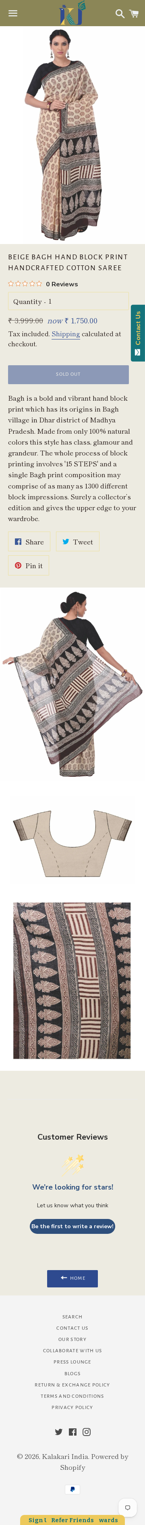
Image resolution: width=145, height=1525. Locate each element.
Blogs (72, 1373)
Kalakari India (65, 1456)
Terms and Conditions (72, 1396)
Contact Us (72, 1328)
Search (72, 1317)
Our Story (72, 1339)
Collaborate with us (72, 1350)
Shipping (66, 333)
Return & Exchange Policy (72, 1385)
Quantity (27, 301)
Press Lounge (72, 1362)
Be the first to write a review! (72, 1226)
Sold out (68, 374)
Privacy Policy (72, 1407)
